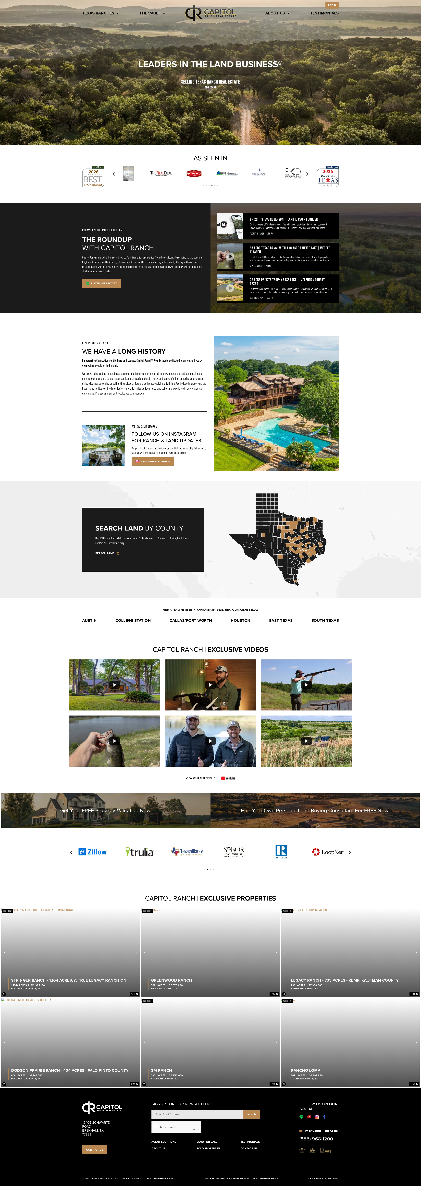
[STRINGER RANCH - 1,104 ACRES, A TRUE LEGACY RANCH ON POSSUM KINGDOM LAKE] (70, 952)
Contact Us (249, 1148)
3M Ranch (161, 1070)
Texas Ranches (98, 13)
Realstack (333, 1178)
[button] (114, 174)
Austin (89, 620)
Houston (240, 620)
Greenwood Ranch (171, 980)
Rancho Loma (306, 1070)
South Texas (325, 620)
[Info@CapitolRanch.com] (300, 1130)
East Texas (281, 620)
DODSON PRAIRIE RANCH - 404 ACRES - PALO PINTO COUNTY (69, 1070)
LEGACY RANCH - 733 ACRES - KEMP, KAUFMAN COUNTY (345, 980)
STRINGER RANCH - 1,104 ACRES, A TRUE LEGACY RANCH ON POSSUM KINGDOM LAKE (68, 980)
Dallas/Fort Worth (191, 620)
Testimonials (324, 13)
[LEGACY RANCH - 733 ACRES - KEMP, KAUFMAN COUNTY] (350, 952)
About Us (275, 13)
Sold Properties (209, 1148)
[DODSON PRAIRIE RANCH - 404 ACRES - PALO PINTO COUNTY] (70, 1042)
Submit (251, 1114)
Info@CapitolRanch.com (321, 1131)
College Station (133, 620)
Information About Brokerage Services (227, 1178)
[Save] (137, 911)
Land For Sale (207, 1142)
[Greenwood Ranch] (210, 952)
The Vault (149, 13)
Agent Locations (163, 1142)
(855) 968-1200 (316, 1138)
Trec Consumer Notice (265, 1178)
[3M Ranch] (210, 1042)
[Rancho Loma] (350, 1042)
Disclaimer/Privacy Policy (161, 1178)
